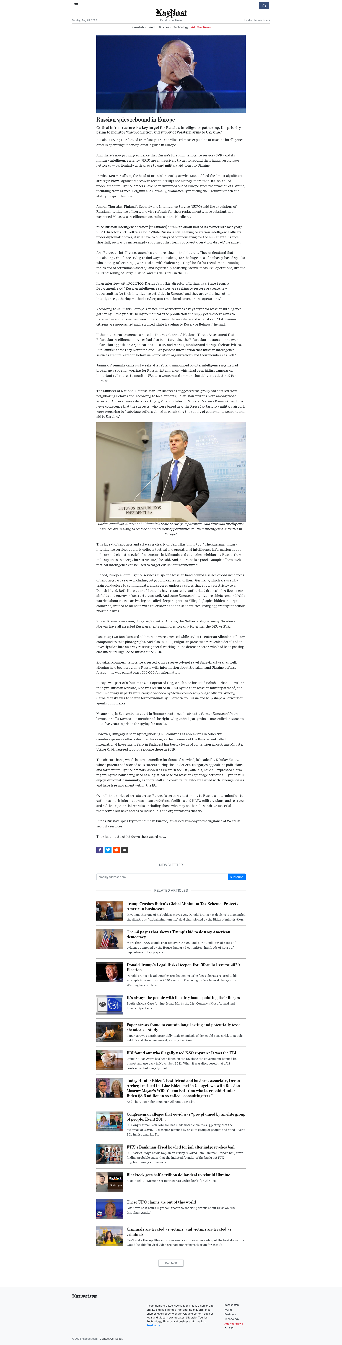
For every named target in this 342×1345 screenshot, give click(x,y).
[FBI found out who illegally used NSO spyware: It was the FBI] (109, 1060)
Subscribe (236, 877)
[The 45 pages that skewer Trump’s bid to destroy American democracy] (109, 939)
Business (165, 27)
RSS (231, 1328)
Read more (153, 1325)
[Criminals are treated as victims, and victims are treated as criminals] (109, 1236)
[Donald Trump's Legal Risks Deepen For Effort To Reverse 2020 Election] (109, 972)
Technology (180, 27)
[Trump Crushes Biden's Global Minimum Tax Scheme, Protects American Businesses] (109, 911)
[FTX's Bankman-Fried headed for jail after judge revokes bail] (109, 1154)
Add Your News (201, 27)
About (119, 1338)
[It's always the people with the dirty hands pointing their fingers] (109, 1004)
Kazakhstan (139, 27)
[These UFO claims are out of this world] (109, 1209)
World (152, 27)
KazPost (171, 12)
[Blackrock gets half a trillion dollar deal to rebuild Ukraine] (109, 1182)
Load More (171, 1263)
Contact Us (107, 1338)
